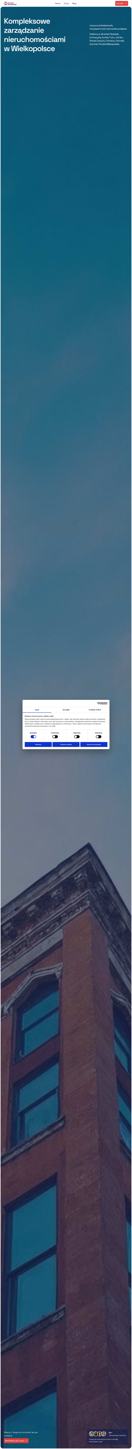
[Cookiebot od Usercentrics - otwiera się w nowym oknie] (98, 703)
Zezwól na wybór (66, 744)
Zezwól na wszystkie (94, 744)
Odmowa (38, 744)
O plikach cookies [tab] (95, 710)
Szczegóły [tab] (66, 710)
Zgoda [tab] (37, 710)
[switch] (55, 736)
